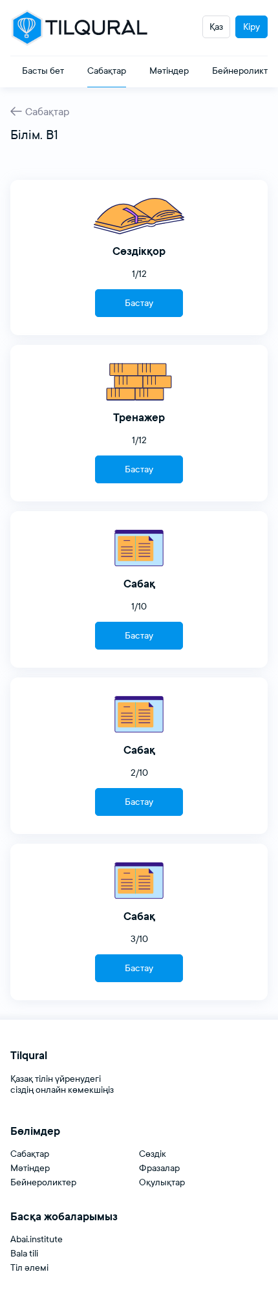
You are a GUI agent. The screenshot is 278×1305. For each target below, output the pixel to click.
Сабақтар (47, 111)
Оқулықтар (162, 1182)
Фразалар (159, 1168)
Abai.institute (36, 1239)
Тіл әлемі (29, 1267)
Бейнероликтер (43, 1182)
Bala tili (24, 1253)
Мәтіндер (30, 1168)
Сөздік (152, 1153)
